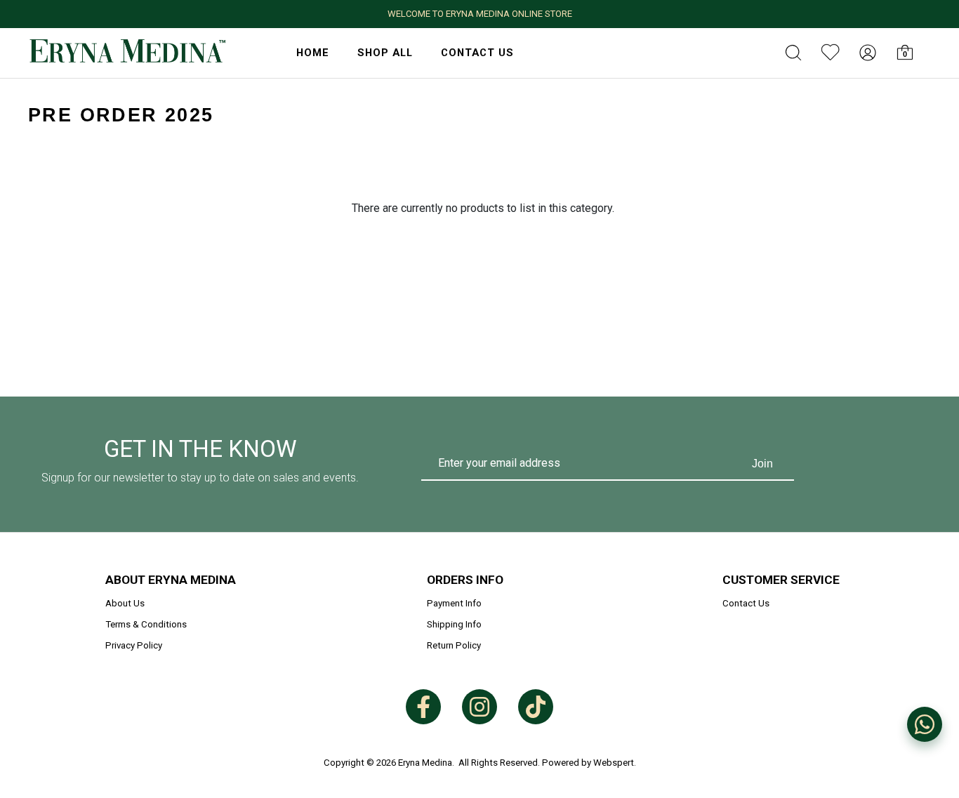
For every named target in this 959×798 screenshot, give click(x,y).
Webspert (613, 762)
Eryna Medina (425, 762)
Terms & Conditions (146, 624)
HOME (312, 52)
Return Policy (454, 645)
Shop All (385, 52)
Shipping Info (454, 624)
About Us (125, 603)
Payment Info (454, 603)
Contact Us (477, 52)
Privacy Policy (133, 645)
